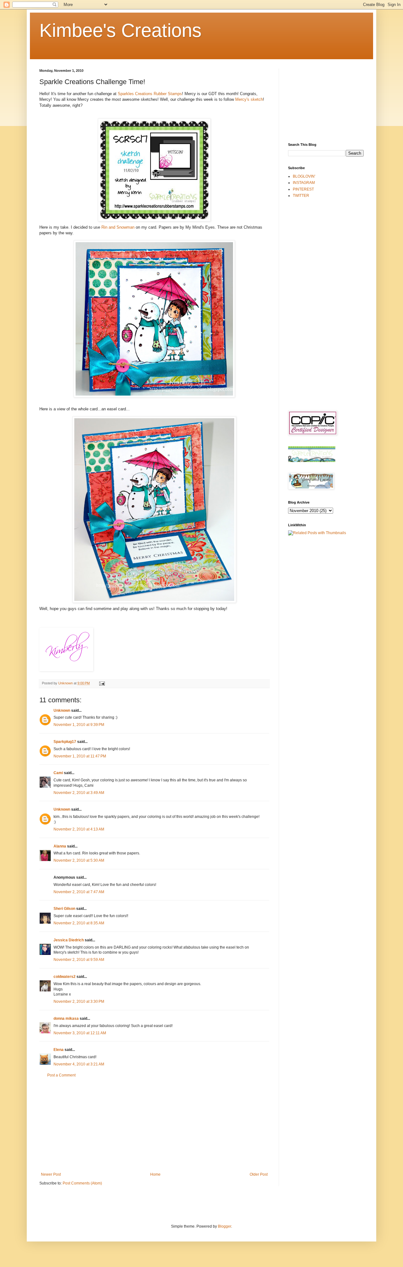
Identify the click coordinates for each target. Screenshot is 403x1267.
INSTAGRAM (304, 182)
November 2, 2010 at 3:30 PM (79, 1001)
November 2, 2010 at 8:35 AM (79, 923)
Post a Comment (61, 1075)
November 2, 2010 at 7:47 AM (79, 892)
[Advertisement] (154, 1125)
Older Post (259, 1174)
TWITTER (301, 195)
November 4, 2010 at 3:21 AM (79, 1064)
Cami (58, 773)
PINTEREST (303, 189)
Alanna (60, 846)
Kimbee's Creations (120, 30)
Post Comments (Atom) (82, 1183)
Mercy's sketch (249, 99)
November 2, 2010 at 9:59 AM (79, 959)
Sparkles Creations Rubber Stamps (150, 93)
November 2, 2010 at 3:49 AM (79, 792)
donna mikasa (66, 1018)
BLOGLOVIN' (304, 176)
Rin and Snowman (118, 227)
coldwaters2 (65, 976)
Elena (59, 1049)
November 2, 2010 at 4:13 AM (79, 829)
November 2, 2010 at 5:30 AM (79, 860)
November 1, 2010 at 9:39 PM (79, 724)
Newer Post (51, 1174)
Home (155, 1174)
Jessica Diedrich (69, 940)
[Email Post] (102, 683)
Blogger (224, 1226)
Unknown (62, 710)
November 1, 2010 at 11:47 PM (80, 756)
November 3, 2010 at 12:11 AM (80, 1033)
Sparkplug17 (65, 741)
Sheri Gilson (64, 908)
